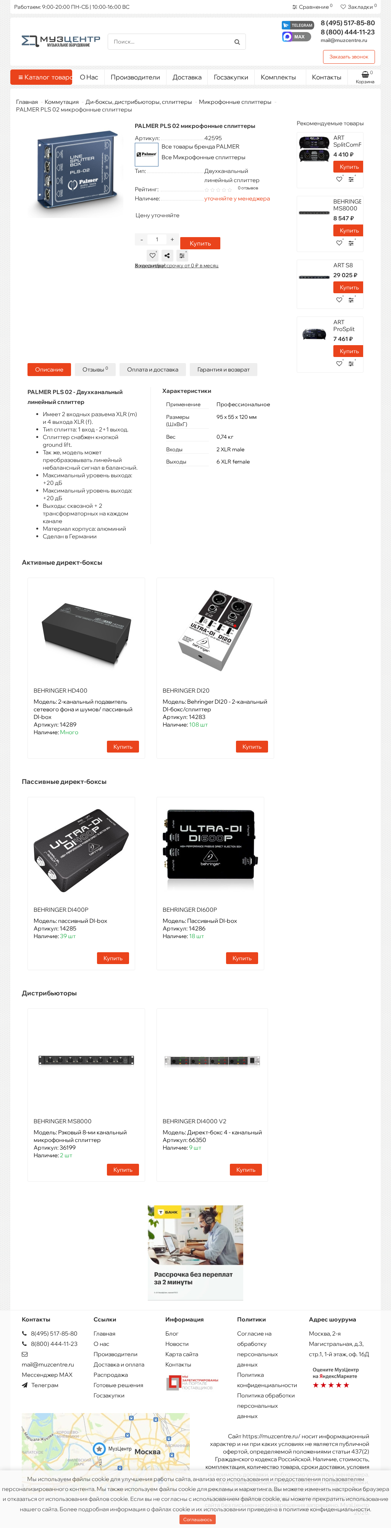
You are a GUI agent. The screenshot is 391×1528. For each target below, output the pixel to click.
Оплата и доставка (152, 369)
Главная (27, 101)
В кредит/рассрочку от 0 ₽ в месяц (176, 265)
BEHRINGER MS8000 (63, 1121)
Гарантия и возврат (223, 369)
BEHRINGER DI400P (61, 909)
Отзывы (95, 369)
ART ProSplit (344, 325)
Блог (172, 1333)
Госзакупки (231, 77)
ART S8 (343, 265)
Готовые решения (118, 1385)
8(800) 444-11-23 (54, 1343)
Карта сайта (181, 1354)
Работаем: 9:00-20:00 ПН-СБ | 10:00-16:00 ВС (71, 6)
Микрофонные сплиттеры (235, 101)
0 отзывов (248, 188)
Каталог (45, 77)
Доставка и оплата (119, 1364)
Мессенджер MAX (47, 1374)
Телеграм (44, 1385)
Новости (177, 1343)
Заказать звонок (349, 56)
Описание (49, 369)
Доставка (187, 77)
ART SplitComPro (350, 141)
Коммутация (62, 101)
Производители (135, 77)
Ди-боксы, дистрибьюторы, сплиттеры (139, 101)
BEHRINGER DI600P (190, 909)
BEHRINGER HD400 (60, 690)
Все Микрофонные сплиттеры (204, 157)
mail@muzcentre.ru (344, 40)
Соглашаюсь (197, 1519)
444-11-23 (348, 32)
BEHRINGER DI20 (186, 690)
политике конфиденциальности (326, 1509)
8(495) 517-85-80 (54, 1333)
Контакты (326, 77)
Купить (200, 243)
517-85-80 (348, 23)
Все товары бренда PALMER (200, 146)
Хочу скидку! (150, 265)
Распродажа (111, 1374)
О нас (101, 1343)
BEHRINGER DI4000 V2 (194, 1121)
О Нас (89, 77)
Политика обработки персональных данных (266, 1406)
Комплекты (278, 77)
